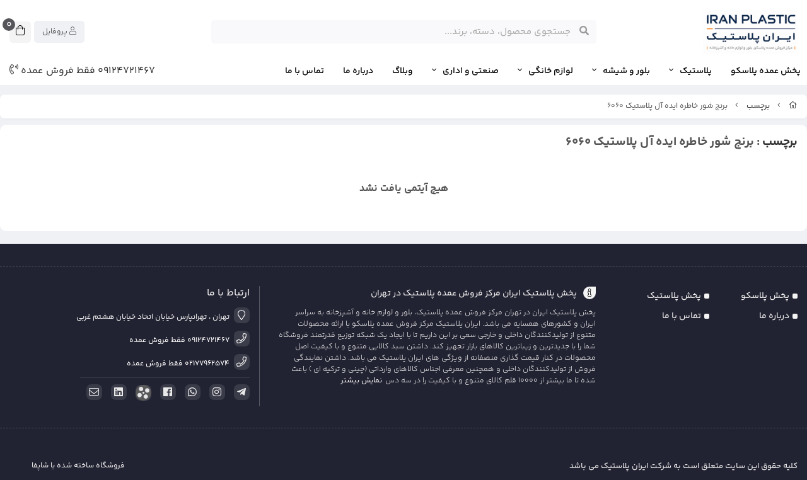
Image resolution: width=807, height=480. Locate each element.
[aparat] (141, 393)
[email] (92, 392)
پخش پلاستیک (674, 296)
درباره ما (358, 71)
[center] (584, 31)
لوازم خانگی (550, 71)
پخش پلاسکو (765, 296)
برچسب (758, 106)
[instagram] (215, 392)
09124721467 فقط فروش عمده (86, 71)
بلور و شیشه (626, 71)
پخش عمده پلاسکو (766, 71)
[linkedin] (117, 392)
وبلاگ (402, 71)
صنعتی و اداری (471, 71)
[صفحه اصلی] (793, 106)
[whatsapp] (190, 392)
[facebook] (166, 392)
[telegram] (239, 392)
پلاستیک (696, 71)
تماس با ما (304, 71)
